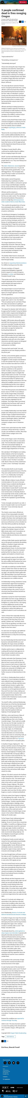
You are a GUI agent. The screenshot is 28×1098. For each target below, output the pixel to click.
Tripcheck (21, 738)
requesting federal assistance (17, 263)
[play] (2, 1096)
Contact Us (5, 1076)
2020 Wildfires (10, 1036)
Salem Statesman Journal (11, 166)
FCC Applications (6, 1079)
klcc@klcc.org (6, 1074)
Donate (23, 2)
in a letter (10, 274)
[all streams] (26, 1096)
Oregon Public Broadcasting (18, 1033)
